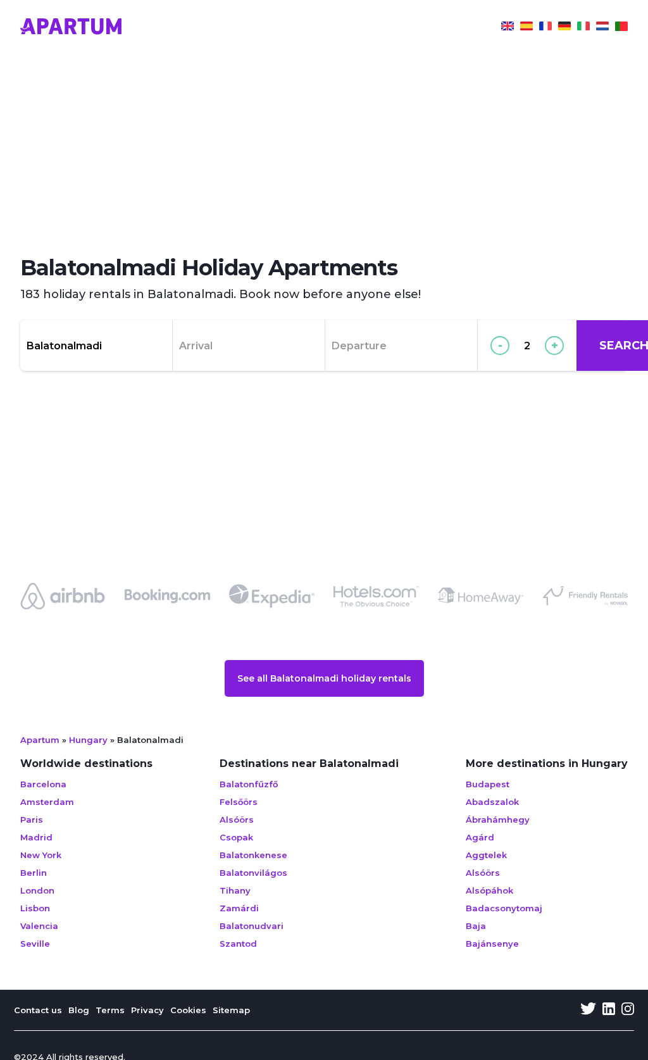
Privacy (147, 1010)
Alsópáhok (489, 890)
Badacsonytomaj (504, 908)
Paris (31, 819)
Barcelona (43, 784)
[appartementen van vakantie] (602, 28)
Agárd (480, 837)
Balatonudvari (252, 926)
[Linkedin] (608, 1010)
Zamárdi (239, 908)
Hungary (88, 740)
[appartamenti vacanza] (583, 28)
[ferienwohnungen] (564, 28)
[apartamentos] (621, 28)
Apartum (39, 740)
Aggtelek (486, 855)
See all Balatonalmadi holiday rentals (324, 678)
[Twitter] (588, 1010)
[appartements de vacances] (545, 28)
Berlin (33, 873)
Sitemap (231, 1010)
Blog (78, 1010)
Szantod (238, 943)
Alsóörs (237, 819)
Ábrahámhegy (498, 819)
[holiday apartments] (507, 28)
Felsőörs (239, 802)
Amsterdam (47, 802)
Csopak (236, 837)
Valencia (39, 926)
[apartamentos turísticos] (526, 28)
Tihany (235, 890)
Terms (110, 1010)
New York (40, 855)
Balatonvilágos (253, 873)
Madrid (36, 837)
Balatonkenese (253, 855)
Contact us (38, 1010)
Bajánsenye (492, 943)
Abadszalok (492, 802)
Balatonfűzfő (249, 784)
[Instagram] (627, 1010)
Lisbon (35, 908)
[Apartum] (71, 27)
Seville (35, 943)
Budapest (487, 784)
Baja (476, 926)
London (37, 890)
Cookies (188, 1010)
